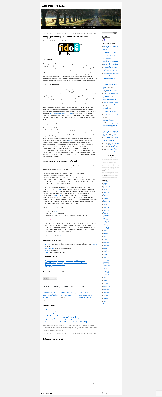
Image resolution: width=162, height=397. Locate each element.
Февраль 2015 (106, 242)
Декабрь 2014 (106, 245)
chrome (68, 327)
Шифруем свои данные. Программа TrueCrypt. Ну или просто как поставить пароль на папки (50, 294)
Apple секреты (107, 169)
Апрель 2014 (106, 257)
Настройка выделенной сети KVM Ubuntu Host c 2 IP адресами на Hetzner (67, 318)
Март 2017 (105, 219)
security (78, 327)
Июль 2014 (105, 253)
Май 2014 (105, 256)
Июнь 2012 (105, 277)
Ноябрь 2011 (106, 283)
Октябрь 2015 (106, 233)
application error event (114, 167)
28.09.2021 (104, 173)
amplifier (107, 167)
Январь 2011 (106, 291)
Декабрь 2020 (106, 194)
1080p (105, 172)
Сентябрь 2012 (106, 275)
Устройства (46, 327)
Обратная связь (53, 27)
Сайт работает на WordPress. (110, 393)
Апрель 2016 (106, 227)
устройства (67, 328)
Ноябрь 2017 (106, 213)
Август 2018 (106, 203)
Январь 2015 (106, 244)
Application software (114, 157)
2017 (111, 177)
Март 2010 (105, 298)
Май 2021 (105, 189)
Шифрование (52, 327)
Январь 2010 (106, 301)
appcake (109, 173)
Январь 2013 (106, 272)
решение (70, 140)
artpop (114, 170)
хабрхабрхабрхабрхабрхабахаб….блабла (61, 113)
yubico (60, 189)
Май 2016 (105, 225)
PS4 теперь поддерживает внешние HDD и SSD (85, 33)
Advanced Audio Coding (106, 165)
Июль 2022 (105, 181)
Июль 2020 (105, 195)
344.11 (114, 173)
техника (62, 328)
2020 (103, 167)
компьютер (57, 328)
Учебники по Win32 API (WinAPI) (110, 67)
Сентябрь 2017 (106, 216)
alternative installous (106, 157)
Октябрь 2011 (106, 285)
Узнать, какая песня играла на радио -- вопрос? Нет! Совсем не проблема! (111, 78)
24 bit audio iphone (110, 175)
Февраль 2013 (106, 271)
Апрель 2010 (106, 297)
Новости (82, 27)
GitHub (95, 244)
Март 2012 (105, 280)
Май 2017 (105, 218)
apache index (114, 177)
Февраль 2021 (106, 191)
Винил (60, 27)
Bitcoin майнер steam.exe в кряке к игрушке (58, 310)
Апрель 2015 (106, 239)
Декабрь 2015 (106, 231)
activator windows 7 (115, 165)
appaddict (106, 170)
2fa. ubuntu (63, 327)
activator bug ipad (105, 160)
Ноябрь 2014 (106, 247)
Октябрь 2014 (106, 248)
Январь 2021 (106, 192)
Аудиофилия (67, 27)
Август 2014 (106, 251)
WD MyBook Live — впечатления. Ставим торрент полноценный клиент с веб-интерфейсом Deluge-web (86, 294)
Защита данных (62, 325)
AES (105, 167)
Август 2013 (106, 266)
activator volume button (110, 159)
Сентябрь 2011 (106, 286)
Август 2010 (106, 294)
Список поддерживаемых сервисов (55, 265)
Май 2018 (105, 206)
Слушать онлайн (90, 27)
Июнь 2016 (105, 224)
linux (75, 327)
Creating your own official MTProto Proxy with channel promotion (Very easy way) (110, 48)
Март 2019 (105, 198)
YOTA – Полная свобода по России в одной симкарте (61, 316)
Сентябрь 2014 (106, 250)
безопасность (93, 327)
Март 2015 (105, 241)
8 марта (115, 175)
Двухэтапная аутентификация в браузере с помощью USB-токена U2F (65, 261)
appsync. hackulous (105, 164)
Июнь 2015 (105, 236)
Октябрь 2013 (106, 263)
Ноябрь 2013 (106, 262)
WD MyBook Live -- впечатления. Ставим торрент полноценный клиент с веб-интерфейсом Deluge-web (110, 61)
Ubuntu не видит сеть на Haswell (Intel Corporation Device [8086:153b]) (66, 322)
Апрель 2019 (106, 197)
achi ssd (116, 159)
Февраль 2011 (106, 289)
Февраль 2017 (106, 221)
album (115, 156)
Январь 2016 (106, 230)
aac (115, 164)
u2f (81, 327)
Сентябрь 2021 (106, 186)
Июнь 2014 (105, 254)
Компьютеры (75, 27)
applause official (110, 172)
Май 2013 (105, 268)
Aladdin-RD (58, 195)
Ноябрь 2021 (106, 184)
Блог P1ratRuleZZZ (53, 5)
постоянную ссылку (92, 328)
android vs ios (115, 172)
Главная (45, 27)
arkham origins (112, 164)
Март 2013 (105, 269)
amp (107, 173)
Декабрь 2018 (106, 200)
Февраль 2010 (106, 300)
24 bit (107, 162)
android (104, 175)
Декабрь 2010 (106, 292)
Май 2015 (105, 238)
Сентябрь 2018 (106, 201)
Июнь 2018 (105, 204)
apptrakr (117, 173)
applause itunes (105, 156)
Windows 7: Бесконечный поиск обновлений (58, 320)
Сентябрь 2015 (106, 234)
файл (55, 211)
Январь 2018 (106, 210)
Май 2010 (105, 295)
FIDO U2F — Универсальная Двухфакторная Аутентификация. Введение (66, 263)
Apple (111, 155)
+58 (112, 173)
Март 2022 (105, 183)
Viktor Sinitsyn (106, 137)
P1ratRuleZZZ (63, 40)
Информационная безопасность (79, 325)
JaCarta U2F (48, 267)
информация (51, 328)
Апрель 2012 (106, 278)
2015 (112, 169)
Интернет (69, 325)
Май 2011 (105, 288)
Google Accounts (49, 248)
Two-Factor (48, 244)
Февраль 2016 (106, 228)
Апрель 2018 (106, 207)
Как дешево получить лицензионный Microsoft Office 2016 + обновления (69, 293)
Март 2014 (105, 259)
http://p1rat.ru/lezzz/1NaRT (58, 330)
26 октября (108, 177)
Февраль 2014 (106, 260)
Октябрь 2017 (106, 215)
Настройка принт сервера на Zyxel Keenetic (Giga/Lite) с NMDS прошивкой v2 (110, 70)
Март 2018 (105, 209)
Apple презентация (112, 162)
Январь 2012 (106, 282)
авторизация (86, 327)
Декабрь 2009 (106, 303)
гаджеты (45, 328)
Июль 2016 (105, 222)
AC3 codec (111, 170)
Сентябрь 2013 (106, 265)
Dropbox (47, 250)
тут (60, 235)
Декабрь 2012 (106, 274)
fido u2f (72, 327)
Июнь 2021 (105, 187)
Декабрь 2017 (106, 212)
